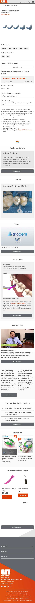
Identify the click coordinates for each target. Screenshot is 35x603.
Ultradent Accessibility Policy (26, 600)
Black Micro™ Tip (23, 488)
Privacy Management (21, 593)
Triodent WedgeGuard (18, 303)
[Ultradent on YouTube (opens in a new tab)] (5, 587)
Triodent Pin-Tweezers (25, 130)
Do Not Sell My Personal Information (12, 596)
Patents (26, 598)
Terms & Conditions (26, 596)
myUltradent (16, 600)
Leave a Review (5, 14)
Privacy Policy (11, 593)
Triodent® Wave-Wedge (9, 488)
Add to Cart (18, 67)
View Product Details (7, 86)
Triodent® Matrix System (10, 6)
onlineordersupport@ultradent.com (11, 579)
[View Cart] (25, 2)
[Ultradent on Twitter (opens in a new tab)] (11, 587)
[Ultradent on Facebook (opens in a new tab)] (2, 587)
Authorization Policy (7, 600)
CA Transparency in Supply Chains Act (15, 598)
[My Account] (29, 2)
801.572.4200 (5, 577)
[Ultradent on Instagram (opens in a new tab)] (8, 587)
